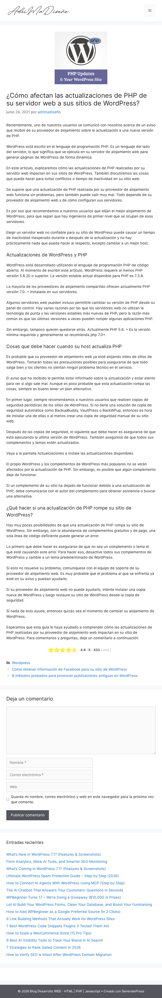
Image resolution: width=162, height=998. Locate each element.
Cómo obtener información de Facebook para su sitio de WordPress (69, 669)
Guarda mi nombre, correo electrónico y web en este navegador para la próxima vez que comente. (82, 799)
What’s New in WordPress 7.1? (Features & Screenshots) (53, 854)
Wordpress (21, 663)
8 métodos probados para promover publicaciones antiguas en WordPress (75, 676)
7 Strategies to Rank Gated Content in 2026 (43, 947)
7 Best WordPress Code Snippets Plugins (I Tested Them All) (57, 926)
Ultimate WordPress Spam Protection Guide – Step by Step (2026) (62, 876)
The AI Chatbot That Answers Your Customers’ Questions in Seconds (64, 890)
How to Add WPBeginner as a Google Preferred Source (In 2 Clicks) (63, 912)
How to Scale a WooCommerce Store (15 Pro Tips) (48, 933)
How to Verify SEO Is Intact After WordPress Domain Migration (59, 955)
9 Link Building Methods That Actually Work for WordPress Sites (60, 919)
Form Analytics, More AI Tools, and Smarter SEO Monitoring (56, 861)
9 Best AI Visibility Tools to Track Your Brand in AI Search (54, 940)
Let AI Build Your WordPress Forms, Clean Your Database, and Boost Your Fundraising (79, 904)
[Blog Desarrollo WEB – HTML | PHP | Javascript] (38, 10)
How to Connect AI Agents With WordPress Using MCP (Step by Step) (65, 883)
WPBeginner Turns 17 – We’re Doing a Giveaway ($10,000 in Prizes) (63, 897)
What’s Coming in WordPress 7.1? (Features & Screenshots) (56, 869)
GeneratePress (133, 991)
